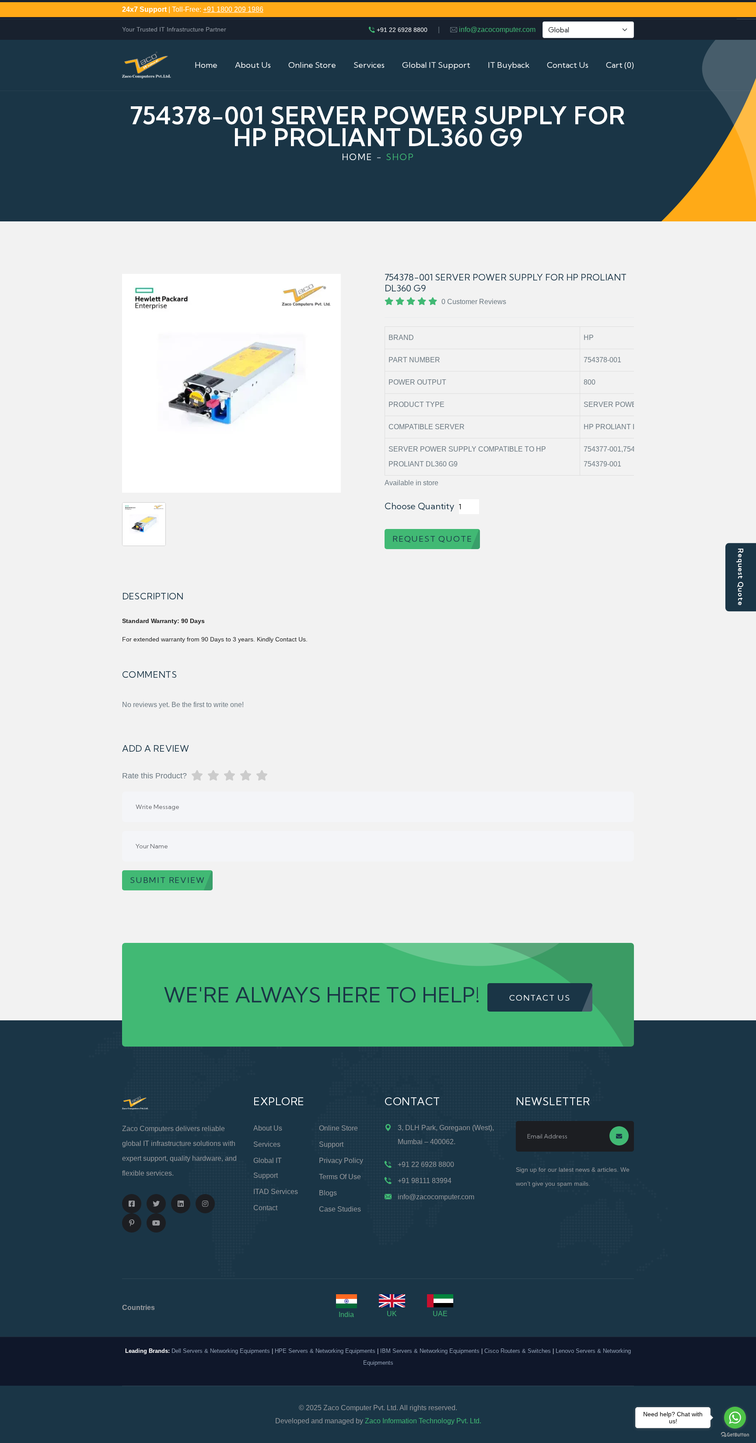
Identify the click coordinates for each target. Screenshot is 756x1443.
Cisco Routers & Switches (517, 1351)
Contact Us (567, 65)
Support (331, 1144)
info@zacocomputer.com (497, 29)
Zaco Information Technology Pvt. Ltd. (423, 1421)
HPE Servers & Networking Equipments (325, 1351)
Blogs (328, 1193)
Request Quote (740, 577)
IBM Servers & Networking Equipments (430, 1351)
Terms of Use (340, 1176)
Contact (265, 1208)
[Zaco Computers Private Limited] (146, 64)
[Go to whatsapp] (735, 1418)
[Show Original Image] (144, 524)
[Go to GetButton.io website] (735, 1434)
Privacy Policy (341, 1160)
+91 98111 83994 (425, 1180)
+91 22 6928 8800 (402, 29)
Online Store (312, 65)
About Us (253, 65)
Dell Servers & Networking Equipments (221, 1351)
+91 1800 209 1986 (233, 9)
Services (369, 65)
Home (206, 65)
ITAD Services (275, 1191)
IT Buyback (508, 65)
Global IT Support (436, 65)
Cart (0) (620, 65)
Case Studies (340, 1209)
